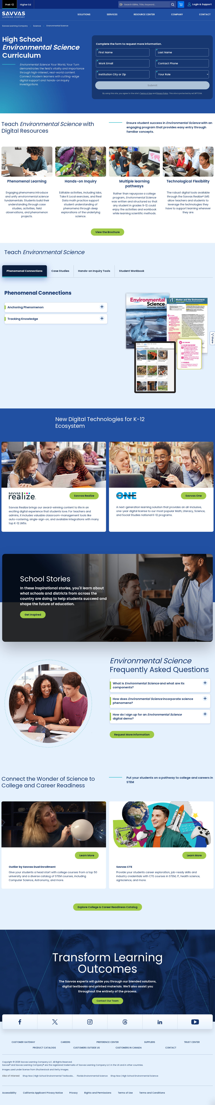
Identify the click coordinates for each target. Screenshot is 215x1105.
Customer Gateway (23, 1042)
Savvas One (193, 496)
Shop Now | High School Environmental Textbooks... (48, 1075)
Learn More (86, 855)
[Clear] (121, 4)
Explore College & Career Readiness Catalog (107, 907)
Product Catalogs (44, 1047)
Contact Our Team (108, 1000)
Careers (65, 1042)
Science (37, 25)
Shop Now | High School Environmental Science (134, 1075)
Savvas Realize (84, 496)
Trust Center (192, 1042)
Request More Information (132, 734)
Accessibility (9, 1092)
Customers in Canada (129, 1047)
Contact (170, 1047)
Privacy (73, 1092)
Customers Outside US (86, 1047)
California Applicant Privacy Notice (43, 1092)
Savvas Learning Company (15, 25)
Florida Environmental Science (92, 1075)
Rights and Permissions (97, 1092)
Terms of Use (125, 1092)
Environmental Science (57, 25)
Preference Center (108, 1042)
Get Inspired (33, 614)
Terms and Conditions (152, 1092)
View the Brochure (107, 232)
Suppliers (149, 1042)
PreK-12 (9, 4)
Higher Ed (25, 4)
